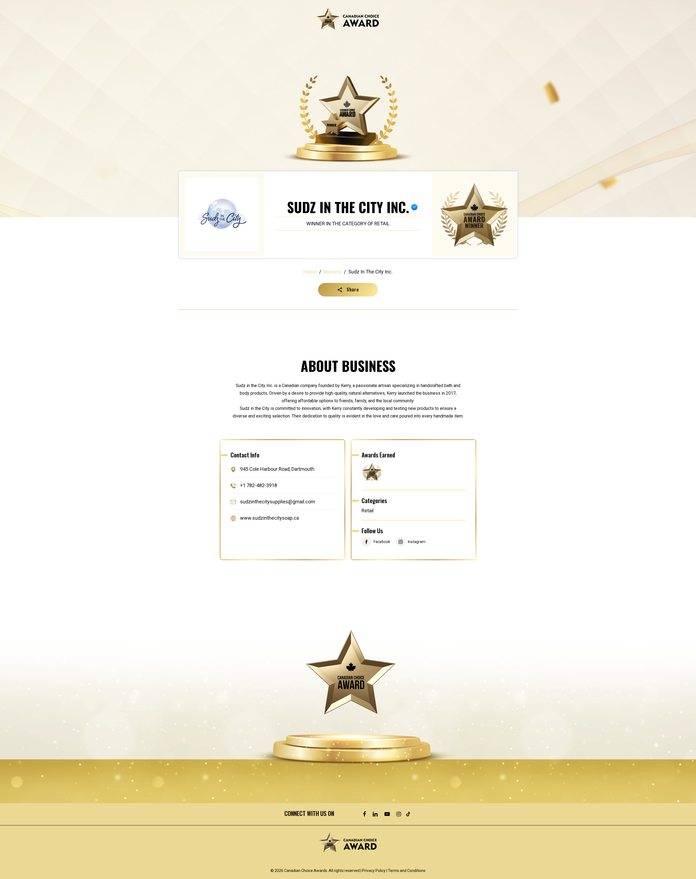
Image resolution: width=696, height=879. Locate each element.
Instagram (416, 542)
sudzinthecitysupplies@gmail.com (277, 501)
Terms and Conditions (406, 870)
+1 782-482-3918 (258, 485)
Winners (332, 272)
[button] (348, 290)
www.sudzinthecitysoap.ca (269, 518)
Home (310, 272)
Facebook (382, 542)
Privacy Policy (374, 870)
